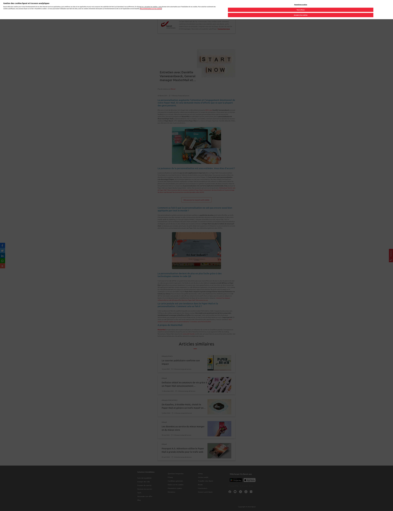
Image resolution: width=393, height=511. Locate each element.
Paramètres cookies (300, 4)
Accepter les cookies (301, 15)
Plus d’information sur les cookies (151, 8)
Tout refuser (301, 10)
